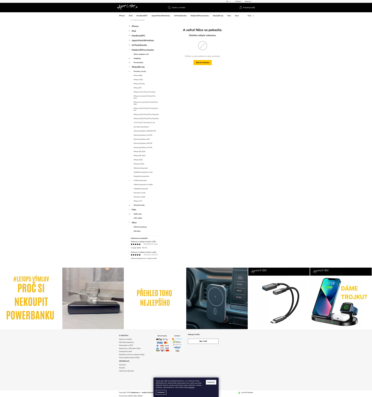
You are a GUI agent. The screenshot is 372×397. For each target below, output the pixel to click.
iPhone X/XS (138, 80)
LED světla (138, 218)
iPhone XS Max (139, 84)
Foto (134, 209)
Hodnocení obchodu (126, 371)
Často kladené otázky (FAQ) (129, 357)
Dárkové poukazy (140, 227)
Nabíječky (137, 58)
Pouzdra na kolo (139, 193)
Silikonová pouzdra (141, 168)
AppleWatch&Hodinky (143, 40)
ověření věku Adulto (135, 396)
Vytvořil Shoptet (247, 392)
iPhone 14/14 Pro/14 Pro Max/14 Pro (146, 109)
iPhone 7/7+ (138, 201)
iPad (134, 31)
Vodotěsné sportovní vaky (143, 172)
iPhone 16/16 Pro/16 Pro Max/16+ (146, 118)
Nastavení (161, 392)
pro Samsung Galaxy (141, 127)
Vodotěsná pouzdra (141, 189)
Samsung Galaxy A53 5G (143, 143)
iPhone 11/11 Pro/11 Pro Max (144, 92)
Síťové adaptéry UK (141, 54)
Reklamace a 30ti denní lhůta (130, 348)
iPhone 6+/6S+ (139, 164)
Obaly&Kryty (138, 66)
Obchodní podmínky (126, 342)
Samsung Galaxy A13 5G (143, 135)
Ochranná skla (139, 205)
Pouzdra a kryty (140, 71)
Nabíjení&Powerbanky (143, 49)
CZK (227, 1)
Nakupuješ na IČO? (126, 345)
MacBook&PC (138, 35)
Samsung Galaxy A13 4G (143, 147)
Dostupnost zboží (125, 351)
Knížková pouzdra (140, 180)
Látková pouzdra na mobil (143, 184)
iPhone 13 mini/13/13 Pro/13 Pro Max (146, 103)
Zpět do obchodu (202, 62)
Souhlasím (211, 382)
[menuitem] (122, 15)
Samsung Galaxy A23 (142, 139)
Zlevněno (137, 231)
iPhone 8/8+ (138, 75)
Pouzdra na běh (139, 197)
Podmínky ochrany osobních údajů (131, 354)
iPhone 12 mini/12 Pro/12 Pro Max (144, 97)
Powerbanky (138, 62)
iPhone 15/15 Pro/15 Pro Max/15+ (146, 114)
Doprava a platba (125, 339)
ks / (203, 341)
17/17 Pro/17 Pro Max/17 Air (144, 123)
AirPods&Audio (139, 45)
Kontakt (122, 368)
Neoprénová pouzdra (141, 176)
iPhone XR (137, 88)
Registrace (248, 1)
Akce (134, 222)
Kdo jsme (122, 365)
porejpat (191, 387)
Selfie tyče (138, 214)
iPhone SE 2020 (139, 151)
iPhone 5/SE (138, 160)
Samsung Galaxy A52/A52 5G (145, 131)
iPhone (135, 26)
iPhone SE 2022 (139, 155)
